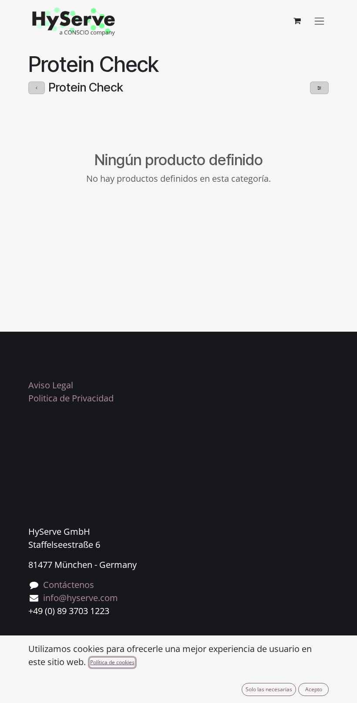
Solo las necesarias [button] (269, 689)
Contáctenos (68, 585)
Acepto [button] (313, 689)
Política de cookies (112, 662)
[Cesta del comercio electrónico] (296, 21)
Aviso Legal (50, 385)
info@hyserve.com (80, 598)
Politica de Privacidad (71, 398)
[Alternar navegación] (319, 21)
